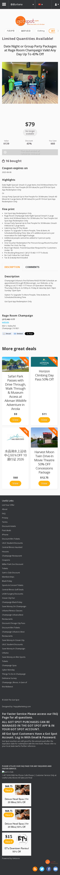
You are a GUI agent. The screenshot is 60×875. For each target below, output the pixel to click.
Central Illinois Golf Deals (13, 589)
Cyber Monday (8, 670)
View (15, 420)
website (5, 322)
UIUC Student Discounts (12, 543)
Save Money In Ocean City (13, 640)
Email (8, 333)
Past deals (6, 530)
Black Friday (7, 581)
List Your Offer (8, 505)
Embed (20, 333)
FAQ (4, 513)
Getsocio (16, 858)
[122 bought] (44, 437)
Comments (32, 267)
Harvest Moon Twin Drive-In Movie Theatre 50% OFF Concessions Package (44, 462)
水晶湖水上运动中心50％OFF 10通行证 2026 (15, 455)
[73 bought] (15, 364)
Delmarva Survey (9, 678)
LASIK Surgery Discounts (12, 594)
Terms (5, 522)
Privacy (5, 518)
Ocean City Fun (8, 598)
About (4, 509)
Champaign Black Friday (12, 602)
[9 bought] (44, 362)
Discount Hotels (9, 526)
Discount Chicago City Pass (13, 623)
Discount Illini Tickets (11, 539)
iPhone (5, 534)
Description (12, 267)
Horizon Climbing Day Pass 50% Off (44, 375)
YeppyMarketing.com (22, 706)
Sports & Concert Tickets (12, 585)
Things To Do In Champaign (14, 674)
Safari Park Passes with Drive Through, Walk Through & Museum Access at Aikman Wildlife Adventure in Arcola (15, 392)
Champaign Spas (9, 665)
